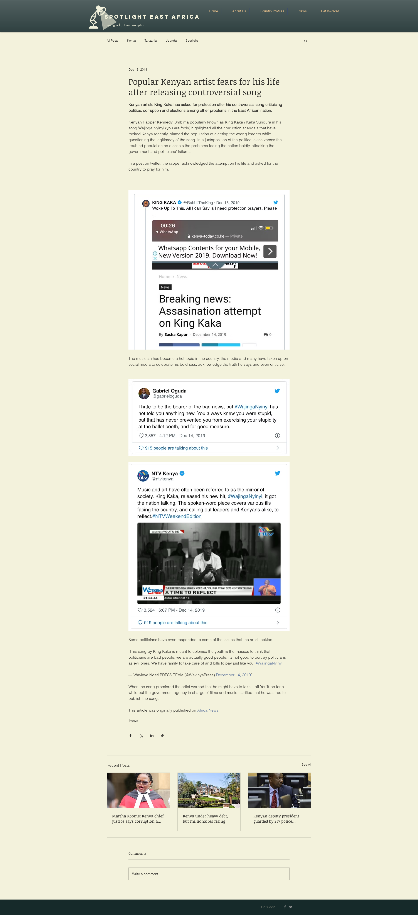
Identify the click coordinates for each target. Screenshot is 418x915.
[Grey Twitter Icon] (291, 907)
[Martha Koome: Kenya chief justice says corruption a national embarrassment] (138, 790)
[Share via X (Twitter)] (141, 735)
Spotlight (191, 40)
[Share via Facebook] (130, 735)
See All (306, 764)
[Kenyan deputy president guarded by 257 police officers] (279, 790)
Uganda (171, 40)
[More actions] (287, 69)
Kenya (131, 40)
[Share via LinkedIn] (152, 735)
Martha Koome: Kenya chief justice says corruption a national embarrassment (138, 818)
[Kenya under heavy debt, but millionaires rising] (209, 790)
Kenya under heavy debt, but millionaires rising (205, 818)
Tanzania (151, 40)
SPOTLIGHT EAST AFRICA (152, 16)
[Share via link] (162, 735)
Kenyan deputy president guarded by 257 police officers (276, 818)
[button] (306, 40)
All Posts (112, 40)
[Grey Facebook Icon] (285, 907)
